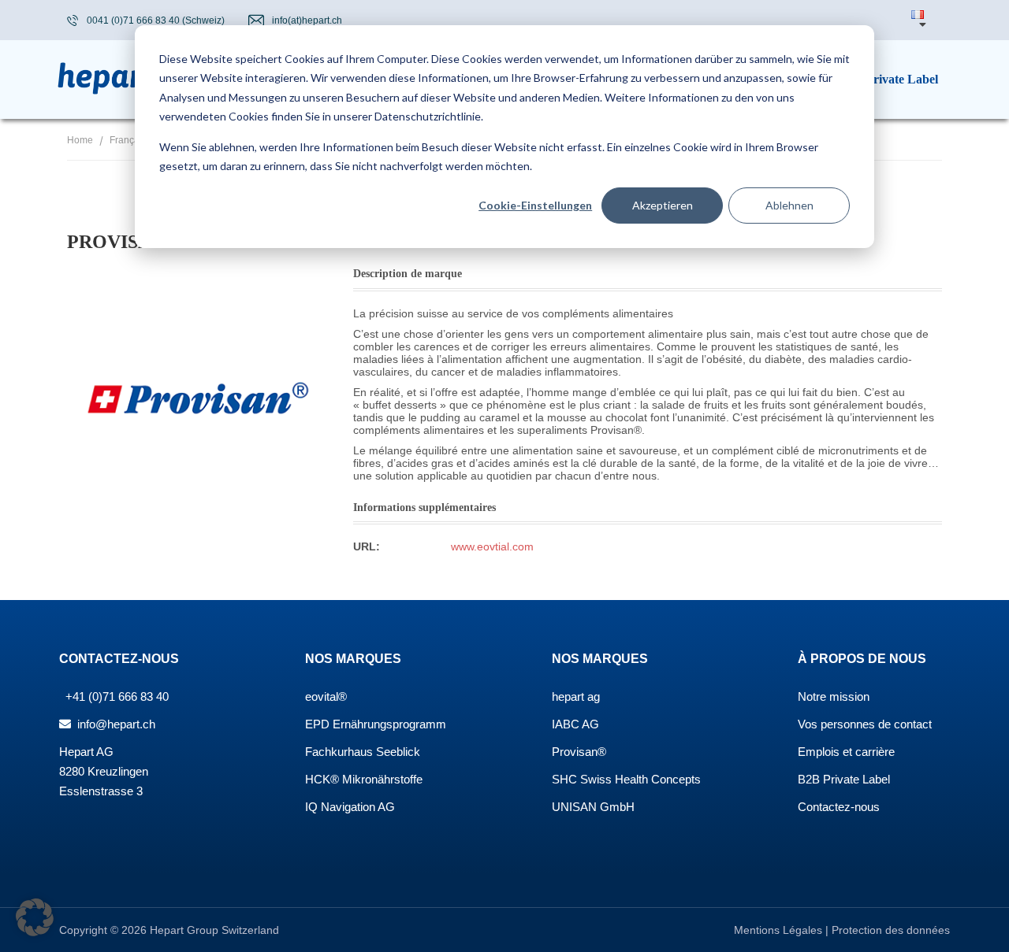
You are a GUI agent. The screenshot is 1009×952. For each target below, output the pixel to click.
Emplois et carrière (846, 751)
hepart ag (576, 696)
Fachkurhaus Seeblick (362, 751)
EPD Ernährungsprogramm (375, 724)
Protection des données (891, 930)
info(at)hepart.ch (307, 20)
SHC (564, 779)
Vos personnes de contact (865, 724)
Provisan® (579, 751)
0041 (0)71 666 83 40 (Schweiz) (156, 20)
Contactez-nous (839, 806)
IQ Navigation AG (350, 806)
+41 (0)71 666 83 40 (115, 696)
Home (80, 140)
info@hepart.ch (114, 724)
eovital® (326, 696)
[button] (34, 917)
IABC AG (575, 724)
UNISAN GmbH (593, 806)
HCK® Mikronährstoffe (364, 779)
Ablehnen (789, 205)
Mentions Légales (779, 930)
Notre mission (833, 696)
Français (128, 140)
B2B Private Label (844, 779)
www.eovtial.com (492, 546)
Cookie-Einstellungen (535, 205)
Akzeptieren (662, 205)
